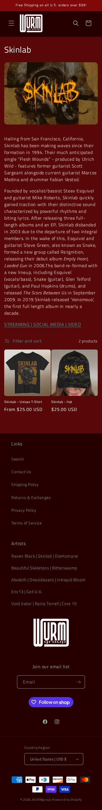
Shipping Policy (25, 484)
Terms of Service (26, 523)
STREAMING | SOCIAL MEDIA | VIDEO (42, 324)
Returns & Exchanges (31, 497)
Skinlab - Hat (61, 402)
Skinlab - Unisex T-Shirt (23, 402)
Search (17, 459)
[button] (11, 23)
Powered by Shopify (67, 799)
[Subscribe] (78, 682)
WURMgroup (41, 799)
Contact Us (21, 472)
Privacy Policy (23, 510)
